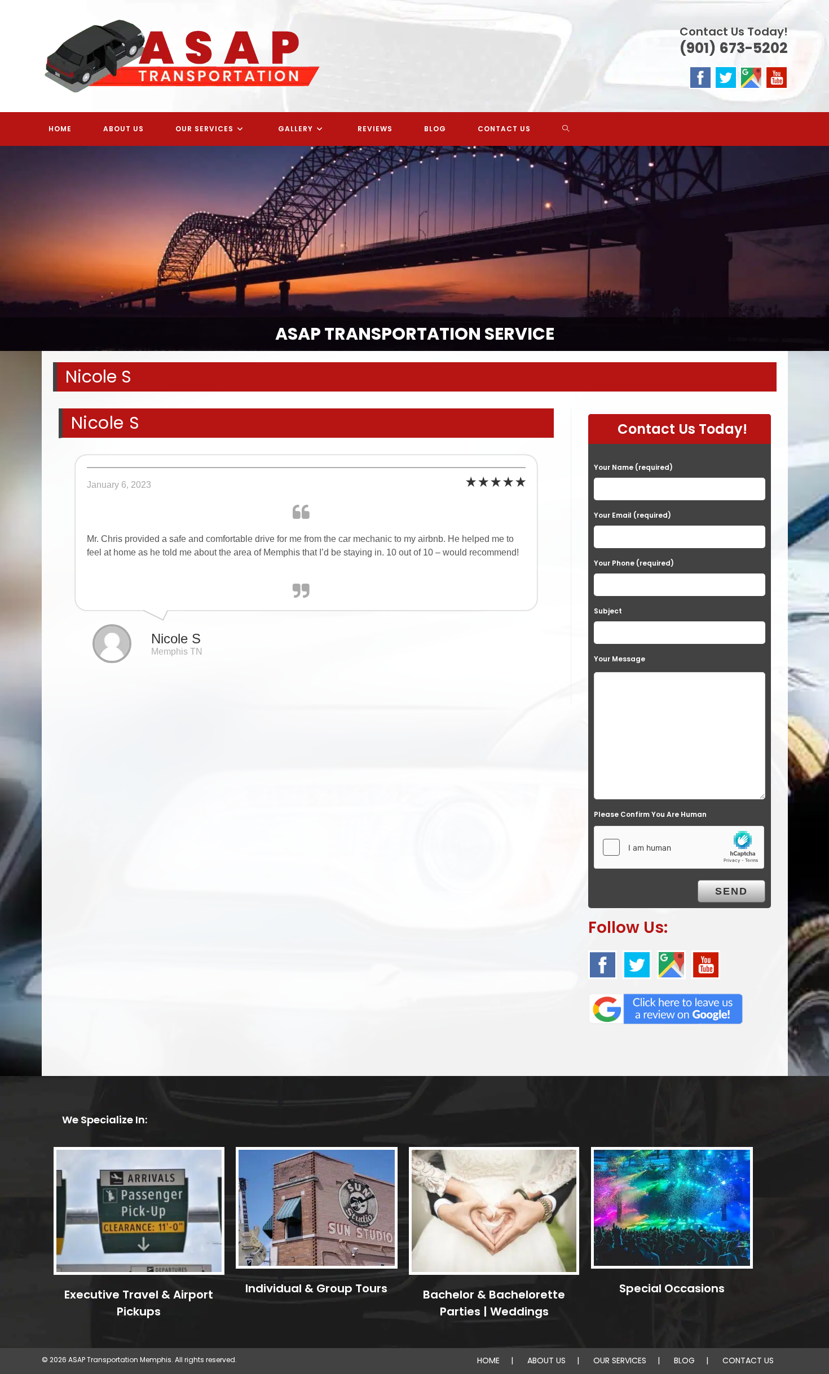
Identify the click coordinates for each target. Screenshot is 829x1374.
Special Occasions (672, 1288)
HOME (488, 1360)
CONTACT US (748, 1360)
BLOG (684, 1360)
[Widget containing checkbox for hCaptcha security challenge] (679, 847)
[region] (414, 248)
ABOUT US (546, 1360)
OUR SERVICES (619, 1360)
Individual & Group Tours (316, 1288)
